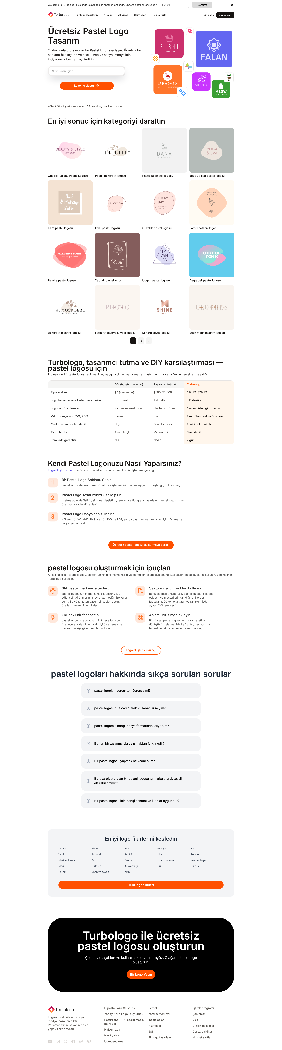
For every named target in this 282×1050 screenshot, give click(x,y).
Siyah (94, 848)
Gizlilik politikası (203, 1025)
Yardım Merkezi (159, 1014)
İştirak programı (203, 1008)
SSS (151, 1031)
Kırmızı (62, 848)
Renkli (128, 854)
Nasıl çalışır (111, 1035)
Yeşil (61, 854)
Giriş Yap (209, 15)
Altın (127, 872)
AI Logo (108, 15)
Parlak (62, 872)
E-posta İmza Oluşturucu (120, 1008)
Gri (159, 866)
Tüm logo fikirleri (141, 885)
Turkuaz (96, 866)
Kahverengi (131, 866)
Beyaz (128, 848)
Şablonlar (199, 1014)
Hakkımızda (112, 1029)
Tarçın (128, 860)
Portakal (96, 854)
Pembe (195, 854)
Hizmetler (154, 1025)
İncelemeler (156, 1019)
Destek (153, 1008)
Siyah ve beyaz (100, 872)
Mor (159, 854)
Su (92, 860)
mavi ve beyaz (199, 860)
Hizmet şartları (202, 1037)
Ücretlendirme (113, 1041)
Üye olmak (225, 15)
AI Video (123, 15)
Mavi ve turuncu (67, 860)
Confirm (202, 5)
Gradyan (162, 848)
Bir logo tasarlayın (87, 15)
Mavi (61, 866)
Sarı (193, 848)
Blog (195, 1019)
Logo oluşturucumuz (61, 470)
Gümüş (195, 866)
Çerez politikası (203, 1031)
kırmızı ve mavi (166, 860)
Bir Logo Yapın (141, 974)
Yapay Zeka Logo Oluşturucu (123, 1014)
